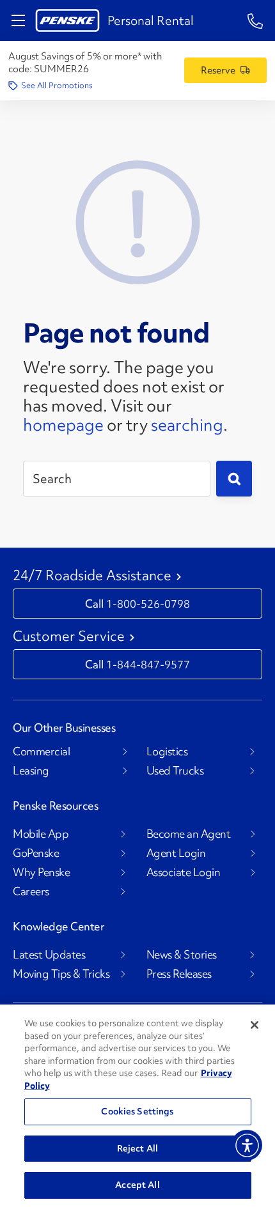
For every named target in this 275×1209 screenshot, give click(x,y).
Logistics (167, 751)
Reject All (137, 1148)
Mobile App (40, 834)
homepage (63, 425)
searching (187, 425)
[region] (137, 1107)
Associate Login (183, 872)
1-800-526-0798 (148, 603)
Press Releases (179, 973)
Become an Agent (188, 834)
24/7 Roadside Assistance (92, 575)
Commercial (41, 751)
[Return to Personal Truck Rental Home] (67, 20)
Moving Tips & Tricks (61, 973)
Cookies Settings (137, 1111)
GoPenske (36, 853)
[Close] (254, 1025)
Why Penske (41, 872)
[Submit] (234, 479)
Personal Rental (150, 20)
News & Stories (181, 954)
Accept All (137, 1184)
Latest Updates (49, 954)
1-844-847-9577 (148, 664)
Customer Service (69, 636)
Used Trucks (175, 770)
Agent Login (176, 853)
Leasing (31, 770)
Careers (31, 891)
